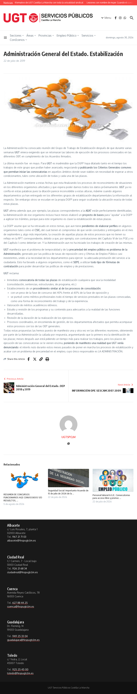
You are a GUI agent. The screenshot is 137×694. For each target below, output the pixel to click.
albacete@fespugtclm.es (21, 540)
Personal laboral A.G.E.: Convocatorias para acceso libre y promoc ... (111, 497)
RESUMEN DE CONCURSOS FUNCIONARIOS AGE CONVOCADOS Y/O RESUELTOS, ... (23, 497)
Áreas (30, 35)
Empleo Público (67, 35)
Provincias (45, 35)
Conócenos (17, 40)
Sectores (15, 35)
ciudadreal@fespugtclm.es (22, 572)
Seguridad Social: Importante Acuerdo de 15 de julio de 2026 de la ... (68, 492)
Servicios (87, 35)
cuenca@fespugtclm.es (20, 606)
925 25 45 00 (20, 669)
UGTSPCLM (68, 437)
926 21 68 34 (19, 568)
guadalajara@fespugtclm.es (23, 639)
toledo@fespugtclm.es (20, 673)
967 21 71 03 (19, 536)
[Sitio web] (68, 443)
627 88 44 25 (20, 602)
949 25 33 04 (20, 636)
